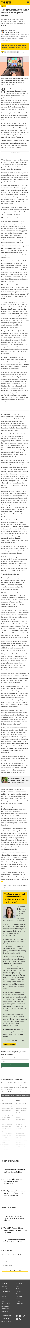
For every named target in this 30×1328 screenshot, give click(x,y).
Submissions (5, 1306)
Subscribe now (15, 1065)
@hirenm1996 (5, 40)
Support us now (9, 1044)
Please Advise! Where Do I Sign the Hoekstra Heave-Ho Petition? (14, 1218)
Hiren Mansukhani (10, 30)
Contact (4, 1294)
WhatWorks (19, 1304)
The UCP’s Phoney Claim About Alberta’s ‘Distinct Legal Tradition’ (15, 1230)
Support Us (5, 1311)
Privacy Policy (6, 1304)
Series (18, 1301)
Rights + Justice (17, 885)
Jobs (3, 1301)
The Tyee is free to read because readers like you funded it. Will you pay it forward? (14, 898)
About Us (4, 1286)
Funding (4, 1296)
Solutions (19, 1296)
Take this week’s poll (15, 1270)
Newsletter (5, 1289)
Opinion (18, 1299)
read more (12, 785)
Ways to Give (5, 1308)
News (4, 6)
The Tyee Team (6, 1291)
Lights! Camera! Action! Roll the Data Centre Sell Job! (14, 1171)
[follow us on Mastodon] (11, 52)
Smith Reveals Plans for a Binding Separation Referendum (13, 1181)
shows (17, 368)
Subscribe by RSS (7, 1321)
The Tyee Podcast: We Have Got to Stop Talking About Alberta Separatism (14, 1193)
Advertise (4, 1299)
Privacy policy (4, 1068)
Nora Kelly (11, 84)
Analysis (18, 1289)
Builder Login (6, 1319)
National (18, 1294)
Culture (18, 1291)
